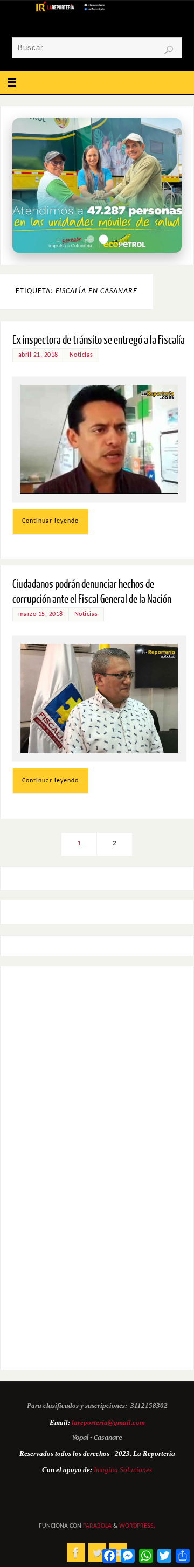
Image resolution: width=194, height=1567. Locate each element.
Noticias (81, 355)
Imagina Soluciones (123, 1470)
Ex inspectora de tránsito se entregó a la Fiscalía (98, 340)
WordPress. (137, 1526)
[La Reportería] (76, 1552)
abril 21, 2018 (38, 355)
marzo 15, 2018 (40, 614)
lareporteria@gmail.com (108, 1422)
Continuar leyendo (50, 521)
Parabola (97, 1526)
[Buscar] (168, 50)
